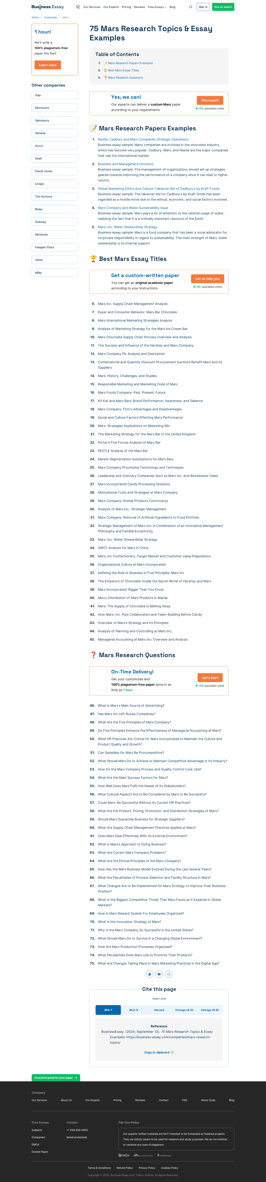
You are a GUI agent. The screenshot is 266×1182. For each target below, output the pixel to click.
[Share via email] (159, 974)
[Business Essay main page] (48, 7)
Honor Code (208, 1100)
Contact (163, 1100)
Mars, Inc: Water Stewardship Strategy (127, 227)
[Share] (168, 974)
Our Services (91, 7)
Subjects (37, 1129)
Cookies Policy (169, 1167)
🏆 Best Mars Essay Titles (121, 70)
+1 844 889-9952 (77, 1129)
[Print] (149, 974)
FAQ (184, 1100)
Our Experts (111, 7)
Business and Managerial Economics (125, 164)
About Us (66, 1100)
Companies (38, 1137)
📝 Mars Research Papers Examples (128, 63)
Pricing (126, 7)
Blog (172, 7)
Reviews (139, 7)
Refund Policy (125, 1167)
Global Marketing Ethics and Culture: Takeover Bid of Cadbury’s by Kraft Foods (158, 188)
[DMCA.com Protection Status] (124, 1155)
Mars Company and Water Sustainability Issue (133, 208)
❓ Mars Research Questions (123, 77)
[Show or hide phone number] (78, 7)
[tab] (108, 1010)
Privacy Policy (147, 1167)
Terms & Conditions (99, 1167)
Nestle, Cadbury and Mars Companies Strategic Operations (143, 139)
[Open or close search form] (191, 7)
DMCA (35, 1144)
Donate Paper (40, 1151)
